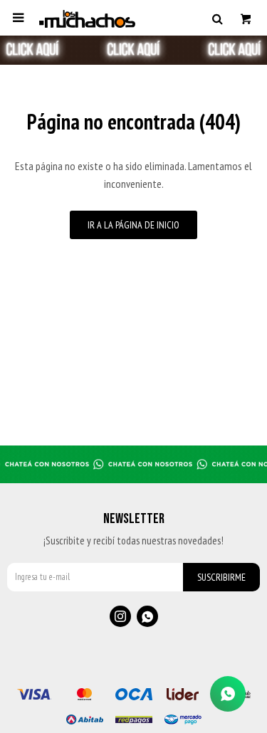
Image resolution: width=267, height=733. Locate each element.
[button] (217, 18)
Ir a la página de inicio (133, 224)
